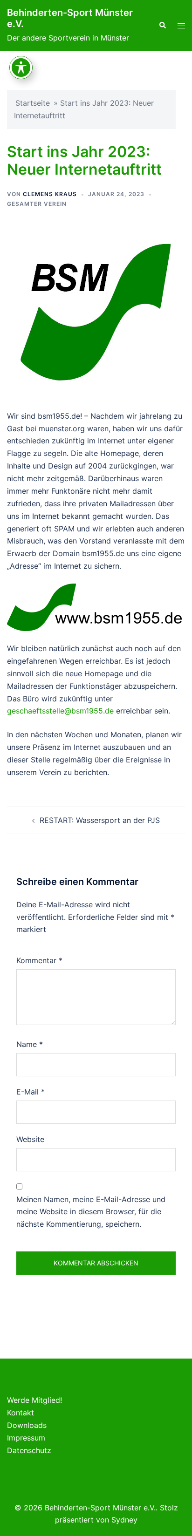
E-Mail (30, 1091)
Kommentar (39, 960)
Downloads (27, 1425)
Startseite (32, 103)
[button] (162, 25)
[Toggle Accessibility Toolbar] (21, 67)
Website (30, 1139)
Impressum (26, 1437)
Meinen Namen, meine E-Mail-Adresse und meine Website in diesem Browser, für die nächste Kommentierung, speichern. (90, 1212)
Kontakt (20, 1412)
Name (29, 1044)
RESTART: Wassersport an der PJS (100, 820)
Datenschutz (29, 1450)
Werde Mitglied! (34, 1400)
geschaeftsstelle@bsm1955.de (60, 710)
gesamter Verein (37, 203)
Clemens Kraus (50, 193)
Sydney (124, 1519)
